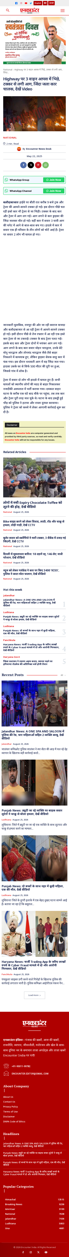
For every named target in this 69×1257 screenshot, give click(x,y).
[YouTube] (26, 3)
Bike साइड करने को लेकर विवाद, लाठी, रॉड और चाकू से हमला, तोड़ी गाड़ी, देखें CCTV (33, 523)
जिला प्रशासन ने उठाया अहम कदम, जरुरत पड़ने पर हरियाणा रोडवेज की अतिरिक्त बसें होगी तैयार (27, 663)
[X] (31, 165)
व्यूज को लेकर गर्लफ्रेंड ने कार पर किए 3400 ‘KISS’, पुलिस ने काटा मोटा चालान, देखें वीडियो (31, 572)
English (38, 3)
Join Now (55, 179)
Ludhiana (8, 612)
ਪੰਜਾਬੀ (51, 3)
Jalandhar (9, 595)
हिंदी (45, 3)
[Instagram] (21, 3)
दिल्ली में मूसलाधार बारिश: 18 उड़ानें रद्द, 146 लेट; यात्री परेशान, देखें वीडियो (33, 555)
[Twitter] (31, 3)
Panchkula (9, 640)
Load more (33, 995)
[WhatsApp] (45, 165)
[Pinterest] (38, 165)
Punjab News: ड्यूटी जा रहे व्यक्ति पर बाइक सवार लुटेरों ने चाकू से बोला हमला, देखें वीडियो (31, 618)
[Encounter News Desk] (20, 149)
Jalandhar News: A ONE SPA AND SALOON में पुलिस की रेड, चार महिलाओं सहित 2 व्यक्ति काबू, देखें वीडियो (29, 602)
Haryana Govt (11, 657)
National (7, 69)
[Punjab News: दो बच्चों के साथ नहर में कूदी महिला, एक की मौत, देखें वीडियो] (34, 858)
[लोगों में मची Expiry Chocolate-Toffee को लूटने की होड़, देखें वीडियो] (34, 478)
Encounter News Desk (39, 149)
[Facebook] (16, 3)
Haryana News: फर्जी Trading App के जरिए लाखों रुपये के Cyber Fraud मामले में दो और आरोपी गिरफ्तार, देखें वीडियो (31, 647)
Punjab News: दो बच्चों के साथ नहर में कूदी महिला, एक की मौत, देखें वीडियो (29, 632)
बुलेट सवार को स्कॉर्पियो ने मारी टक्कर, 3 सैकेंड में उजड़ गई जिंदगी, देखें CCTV (34, 539)
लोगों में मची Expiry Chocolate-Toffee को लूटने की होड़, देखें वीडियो (32, 504)
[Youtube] (46, 1252)
